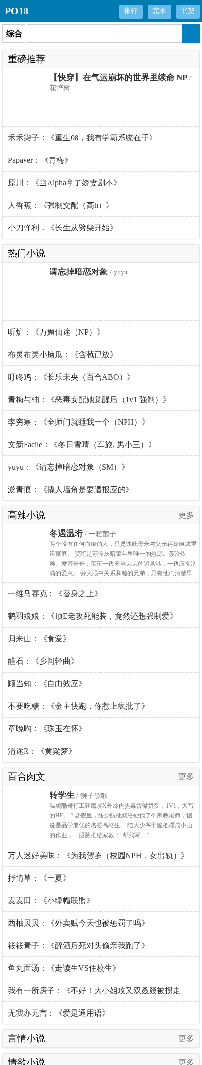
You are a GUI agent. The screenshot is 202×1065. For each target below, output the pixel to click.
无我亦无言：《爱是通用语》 (59, 1013)
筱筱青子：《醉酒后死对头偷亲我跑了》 (78, 945)
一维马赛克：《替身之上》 (55, 593)
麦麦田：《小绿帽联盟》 (51, 900)
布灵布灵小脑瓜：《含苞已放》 (63, 354)
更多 (186, 515)
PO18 (16, 10)
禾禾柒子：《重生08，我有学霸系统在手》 (82, 138)
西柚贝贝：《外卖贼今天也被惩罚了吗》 (78, 923)
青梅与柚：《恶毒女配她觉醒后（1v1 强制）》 (89, 399)
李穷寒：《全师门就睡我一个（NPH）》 (79, 422)
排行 (131, 11)
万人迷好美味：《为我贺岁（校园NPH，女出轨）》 (98, 855)
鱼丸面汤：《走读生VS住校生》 (64, 968)
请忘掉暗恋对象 (79, 271)
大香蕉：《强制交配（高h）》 (61, 205)
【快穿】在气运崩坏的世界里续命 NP (118, 77)
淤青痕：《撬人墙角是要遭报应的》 (70, 489)
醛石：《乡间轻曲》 (43, 661)
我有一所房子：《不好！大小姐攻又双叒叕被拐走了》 (94, 994)
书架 (188, 11)
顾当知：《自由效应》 (47, 684)
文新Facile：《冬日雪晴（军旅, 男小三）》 (82, 444)
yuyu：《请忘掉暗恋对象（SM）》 (68, 467)
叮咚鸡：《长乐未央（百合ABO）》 (71, 377)
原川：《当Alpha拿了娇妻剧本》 (64, 183)
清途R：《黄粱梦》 (42, 751)
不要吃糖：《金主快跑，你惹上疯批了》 (78, 706)
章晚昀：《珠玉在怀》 (47, 729)
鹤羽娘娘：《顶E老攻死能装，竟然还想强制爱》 (92, 616)
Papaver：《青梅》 (40, 160)
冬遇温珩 (66, 533)
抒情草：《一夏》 (39, 878)
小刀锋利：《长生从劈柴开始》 (63, 228)
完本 (159, 11)
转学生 (62, 795)
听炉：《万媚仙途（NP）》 (56, 332)
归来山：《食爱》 (39, 638)
